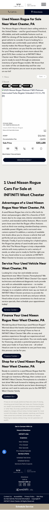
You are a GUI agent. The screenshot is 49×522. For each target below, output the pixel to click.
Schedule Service (23, 461)
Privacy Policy (29, 496)
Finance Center (10, 356)
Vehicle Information (24, 160)
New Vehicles (23, 442)
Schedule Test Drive (23, 458)
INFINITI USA (24, 434)
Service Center (10, 310)
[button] (4, 451)
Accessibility (18, 496)
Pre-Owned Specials (23, 451)
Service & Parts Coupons (23, 464)
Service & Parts (23, 454)
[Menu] (43, 4)
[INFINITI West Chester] (24, 5)
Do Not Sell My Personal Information (17, 499)
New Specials (23, 448)
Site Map (40, 496)
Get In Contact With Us (23, 426)
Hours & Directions (23, 430)
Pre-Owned (23, 445)
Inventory (23, 438)
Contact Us (9, 396)
